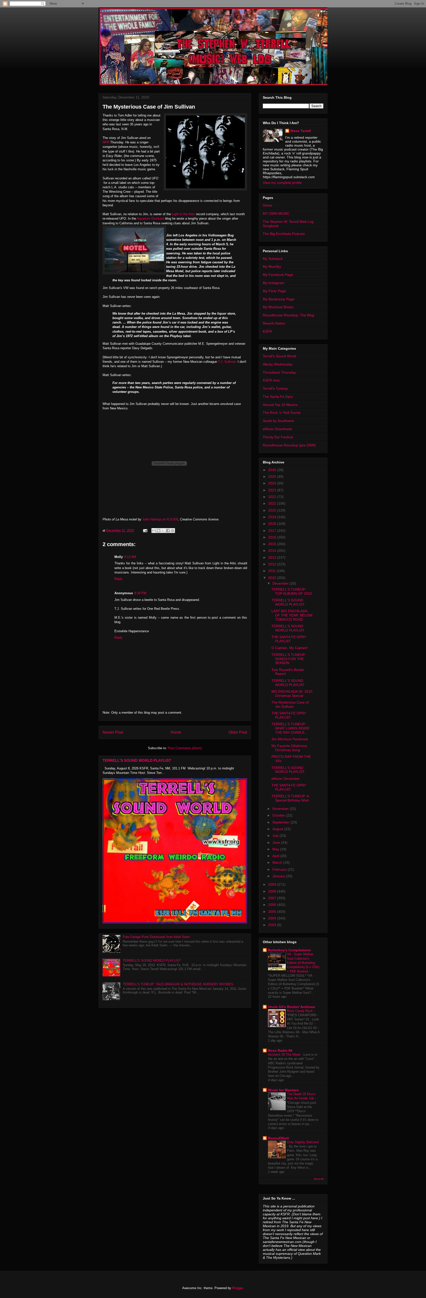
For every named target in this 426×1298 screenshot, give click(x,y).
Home (176, 732)
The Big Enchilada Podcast (284, 234)
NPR (106, 142)
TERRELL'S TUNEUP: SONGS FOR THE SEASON (288, 659)
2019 (272, 517)
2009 (272, 884)
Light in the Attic (183, 214)
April (276, 856)
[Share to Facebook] (167, 530)
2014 (272, 551)
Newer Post (113, 732)
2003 (272, 925)
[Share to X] (163, 530)
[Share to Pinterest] (172, 530)
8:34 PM (140, 593)
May (276, 849)
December (281, 583)
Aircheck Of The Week (285, 1054)
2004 (272, 918)
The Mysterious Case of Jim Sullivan (290, 704)
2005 (272, 912)
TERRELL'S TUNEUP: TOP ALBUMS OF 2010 (291, 591)
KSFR (267, 331)
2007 (272, 898)
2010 (272, 578)
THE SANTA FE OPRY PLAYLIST (288, 639)
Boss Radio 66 (280, 1050)
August (278, 829)
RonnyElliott (278, 1138)
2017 (272, 531)
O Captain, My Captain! (289, 648)
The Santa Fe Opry (278, 397)
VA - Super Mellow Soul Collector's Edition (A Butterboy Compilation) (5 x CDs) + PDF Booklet (303, 962)
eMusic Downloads (277, 429)
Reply (118, 579)
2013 (272, 557)
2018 (272, 524)
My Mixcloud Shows (278, 307)
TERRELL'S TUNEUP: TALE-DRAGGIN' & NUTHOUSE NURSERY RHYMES (178, 984)
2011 (272, 571)
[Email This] (153, 530)
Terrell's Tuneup (275, 388)
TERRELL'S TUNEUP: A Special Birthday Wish (290, 798)
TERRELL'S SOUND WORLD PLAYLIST (137, 760)
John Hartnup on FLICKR (160, 519)
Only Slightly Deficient (303, 1142)
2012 (272, 564)
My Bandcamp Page (278, 299)
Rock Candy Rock (300, 1011)
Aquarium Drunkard (150, 218)
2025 (272, 476)
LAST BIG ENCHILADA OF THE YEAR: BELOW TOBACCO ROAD (291, 615)
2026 (272, 470)
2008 (272, 891)
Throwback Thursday (279, 372)
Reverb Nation (274, 323)
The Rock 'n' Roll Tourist (282, 413)
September (281, 822)
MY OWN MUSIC (276, 213)
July (276, 836)
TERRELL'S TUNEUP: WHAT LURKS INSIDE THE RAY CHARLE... (290, 728)
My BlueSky (272, 266)
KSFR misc (271, 380)
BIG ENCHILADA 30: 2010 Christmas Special (291, 693)
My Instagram (273, 283)
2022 (272, 497)
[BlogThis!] (158, 530)
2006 (272, 905)
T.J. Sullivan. (227, 361)
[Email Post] (144, 530)
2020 (272, 510)
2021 (272, 503)
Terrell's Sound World (279, 356)
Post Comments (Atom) (185, 748)
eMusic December (285, 779)
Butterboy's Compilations (289, 950)
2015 (272, 544)
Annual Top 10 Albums (280, 405)
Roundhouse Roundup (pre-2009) (289, 445)
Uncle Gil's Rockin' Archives (291, 1007)
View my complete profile (282, 183)
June (276, 842)
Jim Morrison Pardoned (289, 739)
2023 (272, 490)
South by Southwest (278, 421)
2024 (272, 483)
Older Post (238, 732)
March (277, 862)
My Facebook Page (278, 275)
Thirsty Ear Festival (278, 437)
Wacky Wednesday (277, 364)
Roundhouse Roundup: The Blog (288, 315)
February (280, 869)
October (279, 815)
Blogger (237, 1288)
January (279, 876)
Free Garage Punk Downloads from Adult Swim (156, 937)
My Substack (273, 259)
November (281, 809)
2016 (272, 537)
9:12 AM (130, 557)
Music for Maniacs (283, 1090)
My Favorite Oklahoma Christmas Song (289, 748)
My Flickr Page (274, 291)
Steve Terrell (300, 131)
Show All (318, 1178)
